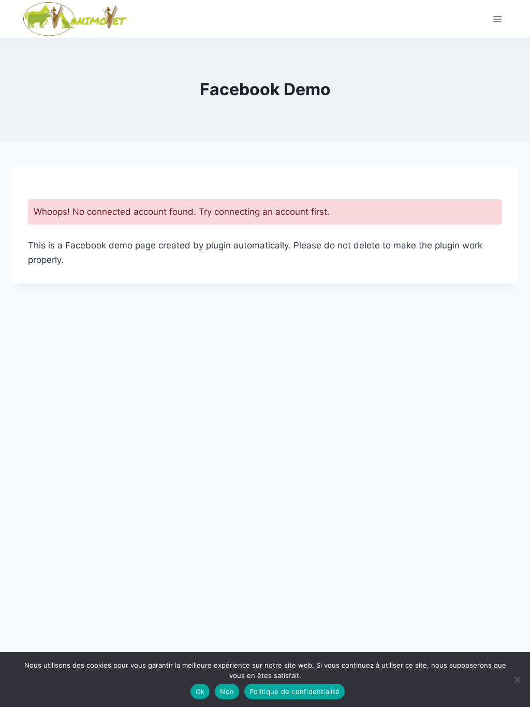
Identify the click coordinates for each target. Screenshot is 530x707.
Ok (200, 691)
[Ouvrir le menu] (497, 19)
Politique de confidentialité (294, 691)
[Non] (517, 679)
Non (227, 691)
